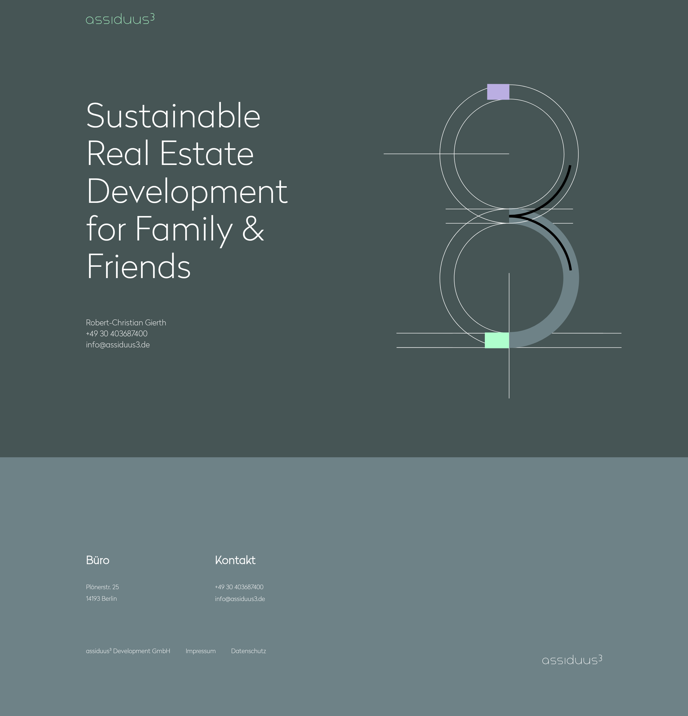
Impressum (201, 650)
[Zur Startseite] (120, 18)
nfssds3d (239, 598)
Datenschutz (248, 650)
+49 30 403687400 (239, 586)
